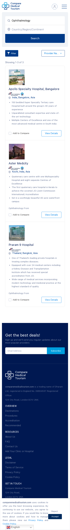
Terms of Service (14, 467)
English (15, 527)
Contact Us (11, 446)
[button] (53, 53)
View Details (51, 133)
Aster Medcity (18, 163)
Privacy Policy (12, 472)
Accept (55, 516)
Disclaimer (10, 462)
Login (54, 6)
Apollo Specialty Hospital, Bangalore (34, 89)
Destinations (12, 411)
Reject (54, 511)
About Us (10, 436)
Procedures (11, 415)
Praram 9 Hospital (21, 244)
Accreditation (12, 420)
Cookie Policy (12, 477)
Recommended (13, 425)
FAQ (7, 441)
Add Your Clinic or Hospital (19, 451)
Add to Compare (21, 133)
